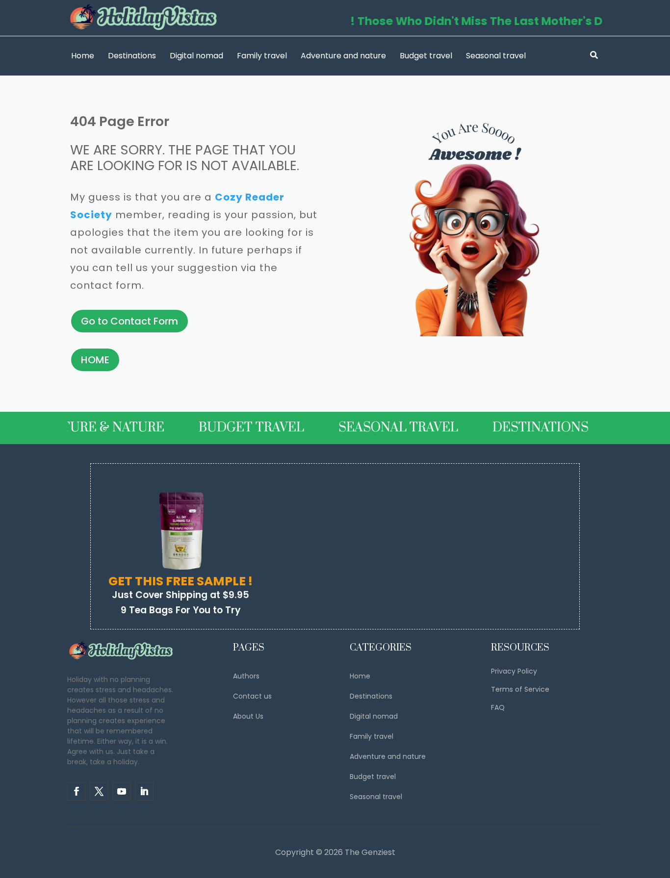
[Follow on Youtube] (121, 791)
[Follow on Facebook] (76, 791)
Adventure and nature (343, 55)
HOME (95, 360)
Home (82, 55)
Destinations (132, 55)
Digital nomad (196, 55)
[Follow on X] (99, 791)
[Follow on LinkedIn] (144, 791)
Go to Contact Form (129, 321)
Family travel (262, 55)
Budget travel (426, 55)
